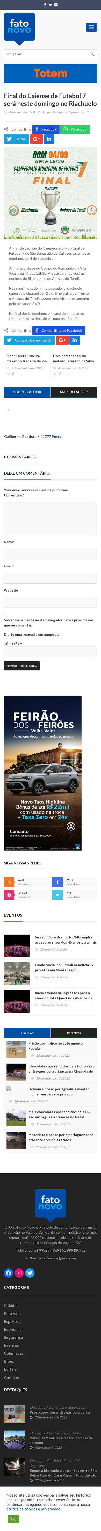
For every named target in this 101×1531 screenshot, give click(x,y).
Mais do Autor (74, 392)
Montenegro (57, 1407)
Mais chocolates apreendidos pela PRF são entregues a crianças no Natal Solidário (59, 1117)
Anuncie (11, 1377)
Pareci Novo (71, 1433)
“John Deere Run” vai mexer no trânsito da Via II (26, 361)
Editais (10, 1369)
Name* (9, 542)
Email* (9, 566)
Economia (12, 1329)
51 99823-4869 (46, 1250)
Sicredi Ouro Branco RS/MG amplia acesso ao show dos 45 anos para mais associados (66, 942)
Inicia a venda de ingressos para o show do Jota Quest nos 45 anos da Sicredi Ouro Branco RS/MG (63, 998)
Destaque (37, 1407)
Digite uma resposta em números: (31, 634)
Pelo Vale (12, 1313)
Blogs (9, 1361)
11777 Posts (51, 437)
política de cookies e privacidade (33, 1509)
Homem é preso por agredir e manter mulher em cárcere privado (58, 1091)
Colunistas (13, 1353)
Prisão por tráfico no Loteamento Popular (55, 1045)
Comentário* (14, 495)
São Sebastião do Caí (63, 1461)
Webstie (11, 590)
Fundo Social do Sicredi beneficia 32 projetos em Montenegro (64, 967)
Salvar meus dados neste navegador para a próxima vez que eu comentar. (49, 622)
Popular (27, 1033)
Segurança (13, 1337)
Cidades (11, 1305)
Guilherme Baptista (65, 112)
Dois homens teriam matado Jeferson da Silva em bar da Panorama (73, 361)
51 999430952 (73, 1250)
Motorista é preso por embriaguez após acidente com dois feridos (60, 1137)
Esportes (12, 1321)
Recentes (74, 1033)
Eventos (11, 1345)
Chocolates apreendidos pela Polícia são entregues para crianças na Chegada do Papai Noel (61, 1071)
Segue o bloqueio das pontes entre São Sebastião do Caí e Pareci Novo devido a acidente (63, 1475)
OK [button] (13, 1519)
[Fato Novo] (19, 29)
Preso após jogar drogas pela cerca (60, 1412)
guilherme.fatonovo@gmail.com (50, 1258)
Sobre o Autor (27, 392)
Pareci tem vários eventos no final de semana (61, 1440)
